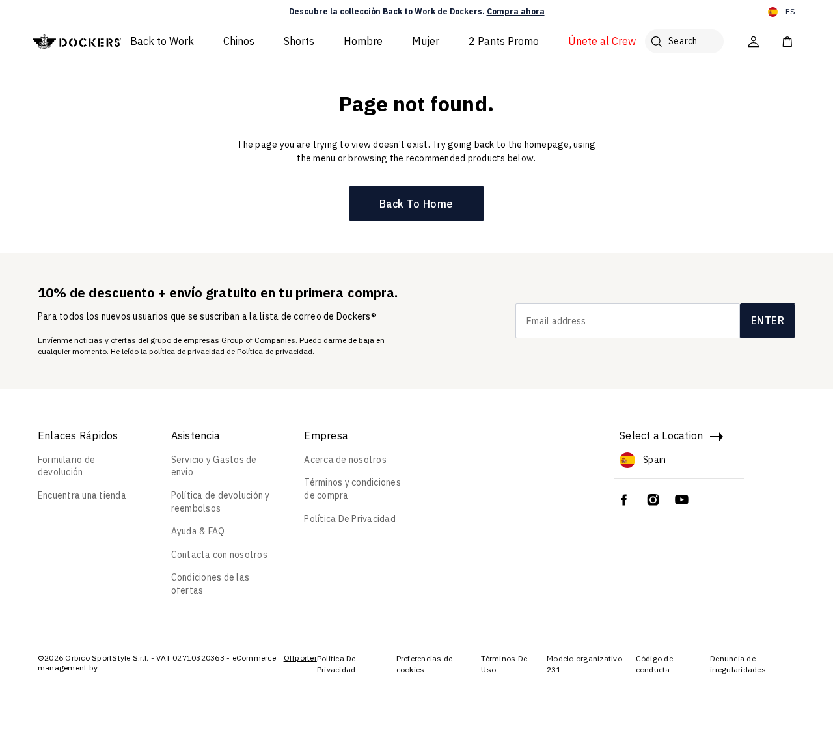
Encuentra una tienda (82, 495)
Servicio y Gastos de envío (214, 466)
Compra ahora (516, 11)
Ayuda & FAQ (198, 531)
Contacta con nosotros (219, 554)
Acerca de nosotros (345, 459)
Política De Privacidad (350, 519)
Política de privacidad (274, 351)
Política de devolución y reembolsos (220, 502)
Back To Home (416, 203)
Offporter (300, 658)
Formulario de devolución (66, 466)
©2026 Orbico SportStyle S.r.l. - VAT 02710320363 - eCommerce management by (157, 663)
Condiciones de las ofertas (210, 584)
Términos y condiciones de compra (352, 489)
